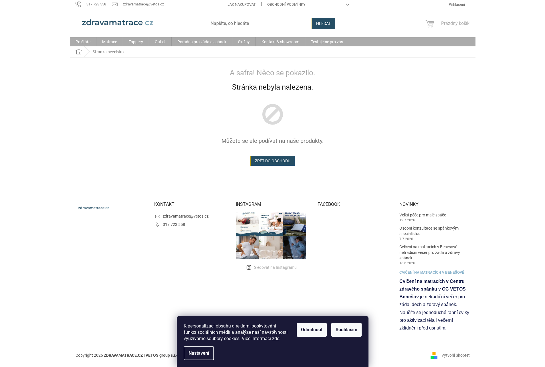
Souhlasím (346, 329)
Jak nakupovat (241, 4)
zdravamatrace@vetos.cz (186, 216)
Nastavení (199, 353)
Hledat (323, 23)
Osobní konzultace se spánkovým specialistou (429, 231)
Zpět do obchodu (272, 161)
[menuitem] (83, 41)
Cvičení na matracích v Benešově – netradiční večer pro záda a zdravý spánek (430, 252)
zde (275, 338)
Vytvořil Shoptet (455, 355)
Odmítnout (311, 329)
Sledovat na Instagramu (275, 267)
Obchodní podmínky (286, 4)
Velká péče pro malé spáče (422, 215)
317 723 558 (174, 224)
